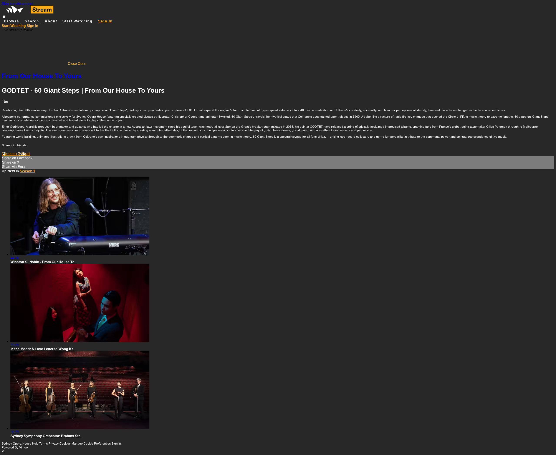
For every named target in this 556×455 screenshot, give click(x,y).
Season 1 (27, 171)
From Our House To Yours (42, 75)
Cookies (65, 443)
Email (25, 154)
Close (73, 63)
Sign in (105, 21)
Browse (12, 21)
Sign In (32, 26)
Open (82, 63)
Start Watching (78, 21)
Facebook (10, 154)
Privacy (54, 443)
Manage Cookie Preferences (91, 443)
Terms (44, 443)
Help (35, 443)
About (51, 21)
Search (32, 21)
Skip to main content (17, 3)
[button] (4, 16)
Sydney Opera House (16, 443)
